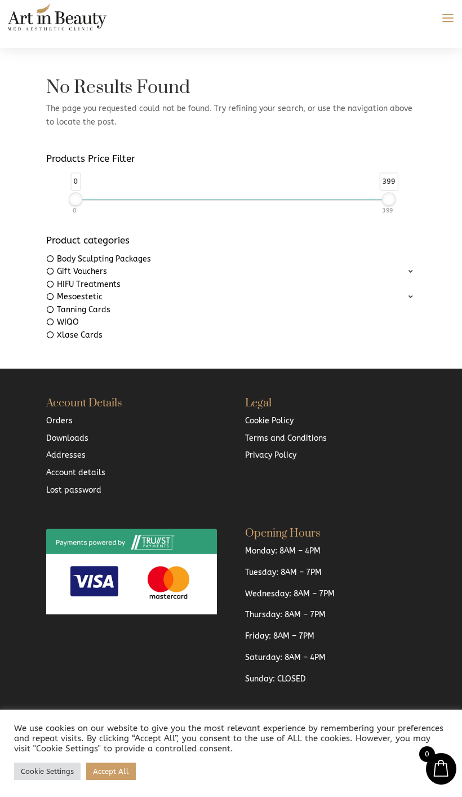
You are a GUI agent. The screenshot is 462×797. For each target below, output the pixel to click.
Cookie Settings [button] (47, 771)
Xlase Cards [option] (80, 335)
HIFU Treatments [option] (89, 284)
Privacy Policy (270, 455)
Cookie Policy (269, 421)
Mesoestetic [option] (80, 297)
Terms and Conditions (286, 438)
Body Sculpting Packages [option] (104, 259)
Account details (75, 472)
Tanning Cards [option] (83, 310)
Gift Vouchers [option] (82, 271)
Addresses (66, 455)
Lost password (73, 490)
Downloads (67, 438)
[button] (231, 271)
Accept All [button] (111, 771)
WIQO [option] (68, 322)
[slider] (76, 199)
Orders (59, 421)
